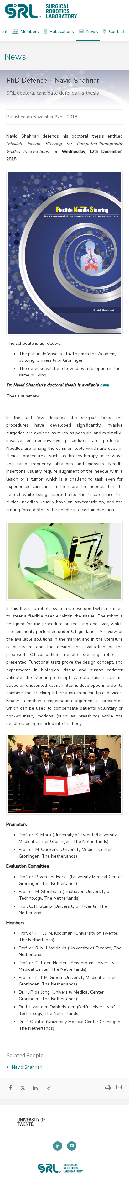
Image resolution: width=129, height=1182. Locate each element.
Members (29, 31)
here (104, 385)
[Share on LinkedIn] (35, 1088)
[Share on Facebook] (11, 1088)
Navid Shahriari (27, 1067)
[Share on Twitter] (23, 1089)
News (91, 31)
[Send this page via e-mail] (119, 1088)
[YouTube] (71, 1146)
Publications (61, 31)
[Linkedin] (57, 1146)
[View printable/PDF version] (108, 1088)
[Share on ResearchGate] (49, 1088)
